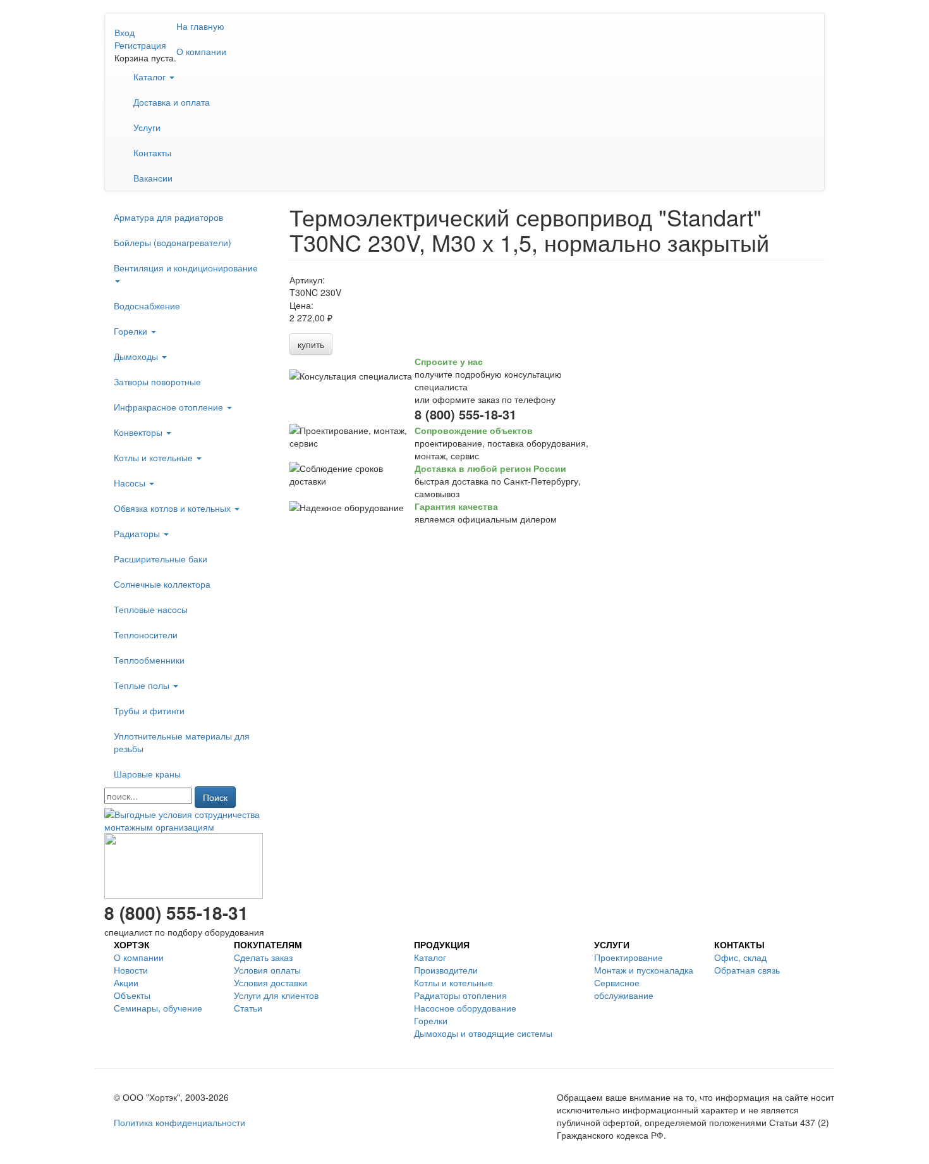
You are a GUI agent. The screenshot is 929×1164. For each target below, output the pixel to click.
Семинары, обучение (158, 1007)
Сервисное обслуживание (623, 988)
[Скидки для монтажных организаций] (187, 819)
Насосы (131, 482)
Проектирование (628, 957)
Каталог (150, 76)
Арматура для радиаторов (168, 217)
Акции (126, 982)
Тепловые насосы (151, 609)
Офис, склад (740, 957)
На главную (200, 26)
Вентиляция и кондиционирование (186, 267)
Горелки (132, 331)
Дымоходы (137, 356)
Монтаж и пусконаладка (643, 969)
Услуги (147, 127)
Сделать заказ (263, 957)
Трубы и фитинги (149, 710)
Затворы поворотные (157, 381)
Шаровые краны (147, 773)
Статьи (248, 1007)
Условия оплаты (267, 969)
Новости (131, 969)
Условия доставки (270, 982)
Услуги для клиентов (276, 995)
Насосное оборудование (465, 1007)
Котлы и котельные (154, 457)
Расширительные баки (160, 558)
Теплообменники (149, 659)
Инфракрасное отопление (170, 406)
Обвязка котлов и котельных (173, 508)
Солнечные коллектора (162, 584)
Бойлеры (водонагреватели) (172, 242)
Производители (446, 969)
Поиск (215, 797)
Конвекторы (139, 432)
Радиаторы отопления (460, 995)
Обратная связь (747, 969)
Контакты (152, 152)
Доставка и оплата (171, 102)
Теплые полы (143, 685)
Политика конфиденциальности (179, 1122)
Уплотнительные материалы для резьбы (182, 742)
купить (311, 344)
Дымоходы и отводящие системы (483, 1033)
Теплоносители (146, 634)
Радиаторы (138, 533)
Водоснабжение (147, 305)
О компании (201, 51)
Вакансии (153, 177)
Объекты (132, 995)
